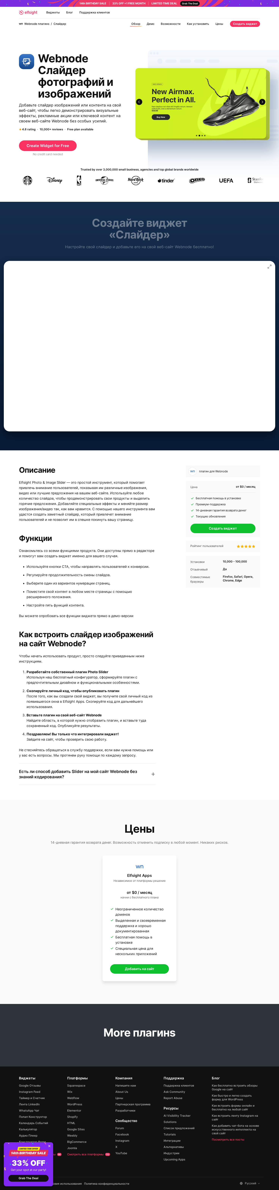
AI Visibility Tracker (177, 1115)
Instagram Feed (29, 1092)
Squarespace (76, 1085)
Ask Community (174, 1092)
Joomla (72, 1148)
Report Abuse (173, 1098)
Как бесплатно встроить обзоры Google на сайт (235, 1087)
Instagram (122, 1140)
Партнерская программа (133, 1104)
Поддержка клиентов (94, 12)
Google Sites (76, 1129)
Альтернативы (174, 1147)
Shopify (72, 1117)
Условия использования (65, 1183)
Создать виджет (245, 24)
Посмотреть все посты (228, 1139)
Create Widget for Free (48, 145)
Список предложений (179, 1128)
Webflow (73, 1098)
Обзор (135, 24)
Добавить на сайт (139, 969)
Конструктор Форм (32, 1142)
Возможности (170, 24)
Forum (119, 1128)
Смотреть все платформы (88, 1154)
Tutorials (170, 1134)
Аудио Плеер (28, 1135)
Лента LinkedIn (29, 1104)
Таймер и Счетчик (32, 1098)
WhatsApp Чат (29, 1110)
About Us (121, 1092)
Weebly (72, 1135)
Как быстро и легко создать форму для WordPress (232, 1097)
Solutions (170, 1122)
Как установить (198, 24)
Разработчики (125, 1110)
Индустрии (171, 1153)
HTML (71, 1123)
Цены (219, 24)
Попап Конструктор (33, 1117)
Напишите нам (125, 1085)
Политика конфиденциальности (106, 1183)
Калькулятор (28, 1129)
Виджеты (53, 12)
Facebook (122, 1134)
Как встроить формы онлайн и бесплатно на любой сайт (233, 1107)
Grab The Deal (28, 1178)
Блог (69, 12)
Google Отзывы (30, 1085)
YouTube (121, 1153)
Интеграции (172, 1140)
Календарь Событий (33, 1123)
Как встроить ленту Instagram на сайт (235, 1117)
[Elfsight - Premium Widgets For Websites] (28, 12)
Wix (69, 1092)
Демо (150, 24)
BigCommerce (77, 1142)
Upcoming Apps (174, 1159)
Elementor (74, 1110)
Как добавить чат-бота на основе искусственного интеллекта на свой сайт (235, 1129)
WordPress (74, 1104)
